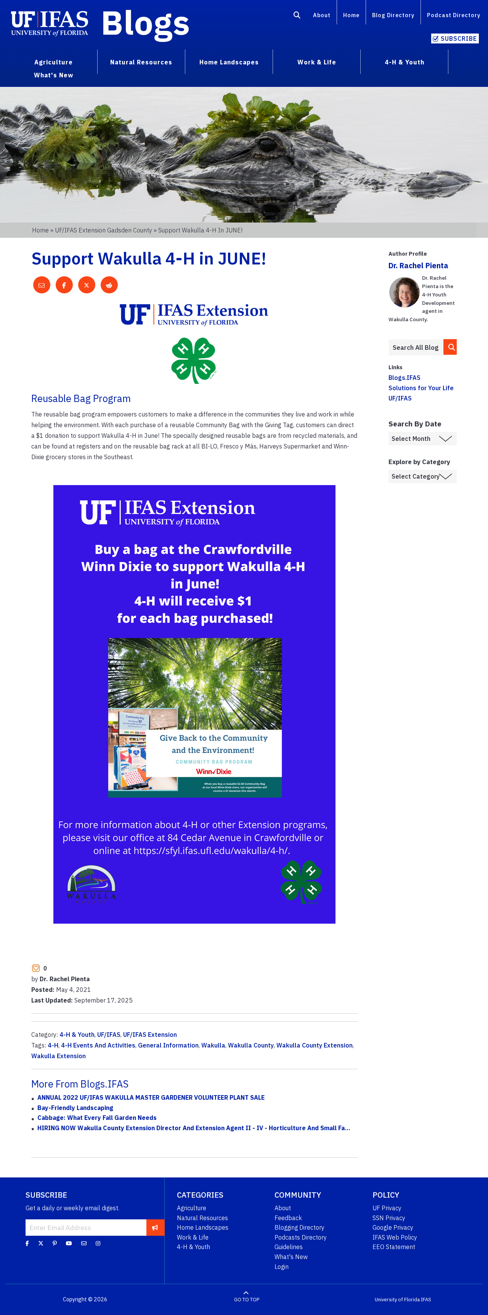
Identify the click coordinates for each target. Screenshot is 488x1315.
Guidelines (288, 1247)
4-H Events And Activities (98, 1045)
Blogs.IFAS (404, 377)
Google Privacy (392, 1227)
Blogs (145, 22)
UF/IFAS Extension (150, 1034)
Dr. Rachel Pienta (418, 265)
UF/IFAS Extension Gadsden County (103, 230)
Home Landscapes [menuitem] (229, 62)
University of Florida (397, 1299)
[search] (450, 347)
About (322, 15)
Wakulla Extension (58, 1056)
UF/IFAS (108, 1034)
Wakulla (213, 1045)
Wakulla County (251, 1045)
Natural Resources (202, 1218)
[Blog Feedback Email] (84, 1243)
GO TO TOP (246, 1299)
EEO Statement (393, 1247)
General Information (168, 1045)
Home (351, 15)
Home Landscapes (202, 1227)
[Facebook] (27, 1243)
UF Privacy (386, 1208)
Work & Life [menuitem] (316, 62)
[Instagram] (98, 1243)
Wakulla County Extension (314, 1045)
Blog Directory (393, 15)
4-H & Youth (77, 1034)
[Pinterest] (55, 1243)
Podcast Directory (453, 15)
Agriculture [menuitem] (53, 62)
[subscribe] (155, 1227)
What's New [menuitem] (53, 75)
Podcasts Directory (300, 1237)
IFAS (426, 1299)
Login (281, 1266)
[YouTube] (69, 1243)
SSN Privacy (388, 1218)
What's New (291, 1257)
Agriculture (191, 1208)
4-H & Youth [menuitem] (404, 62)
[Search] (297, 16)
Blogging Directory (299, 1227)
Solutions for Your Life (421, 388)
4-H (53, 1045)
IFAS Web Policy (394, 1237)
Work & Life (193, 1237)
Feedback (288, 1218)
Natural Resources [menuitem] (141, 62)
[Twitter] (40, 1243)
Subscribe (459, 38)
